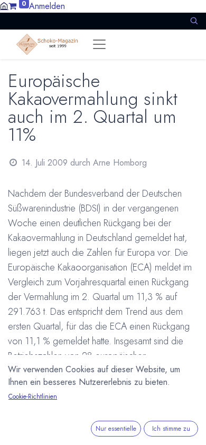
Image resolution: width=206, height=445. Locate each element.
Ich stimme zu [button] (171, 428)
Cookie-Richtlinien (32, 396)
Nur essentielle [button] (116, 428)
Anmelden (47, 6)
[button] (194, 21)
